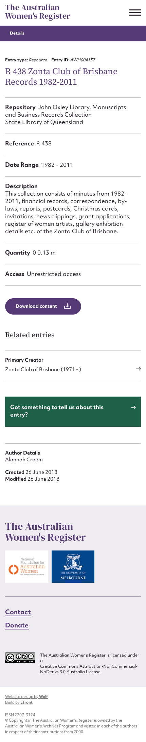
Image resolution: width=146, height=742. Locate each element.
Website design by (26, 696)
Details (17, 33)
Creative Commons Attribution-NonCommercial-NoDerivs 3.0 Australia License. (89, 669)
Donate (17, 625)
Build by (19, 702)
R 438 (44, 143)
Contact (18, 611)
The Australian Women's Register (37, 11)
